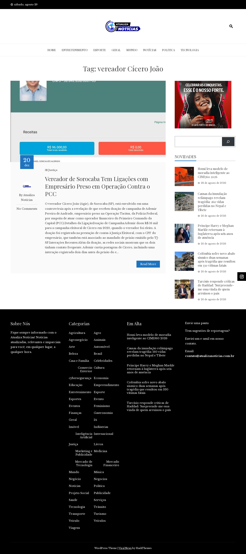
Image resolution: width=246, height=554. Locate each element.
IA (95, 420)
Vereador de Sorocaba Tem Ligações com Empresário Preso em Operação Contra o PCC (97, 186)
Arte (72, 347)
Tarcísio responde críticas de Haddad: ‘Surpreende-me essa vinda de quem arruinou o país (216, 287)
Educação (75, 385)
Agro (97, 333)
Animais (100, 340)
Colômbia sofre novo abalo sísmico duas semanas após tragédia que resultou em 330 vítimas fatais (216, 259)
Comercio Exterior (85, 369)
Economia (101, 378)
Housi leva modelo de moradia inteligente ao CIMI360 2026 (213, 173)
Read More (148, 264)
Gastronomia (103, 413)
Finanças (75, 413)
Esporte (99, 50)
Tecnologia (190, 50)
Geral (116, 50)
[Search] (228, 141)
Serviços (100, 500)
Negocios (100, 479)
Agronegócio (78, 340)
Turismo (100, 514)
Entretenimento (75, 50)
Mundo (131, 50)
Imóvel (74, 427)
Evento (99, 399)
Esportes (75, 399)
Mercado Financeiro (111, 463)
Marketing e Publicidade (83, 452)
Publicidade (102, 493)
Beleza (73, 353)
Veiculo (74, 520)
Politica (168, 50)
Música (99, 472)
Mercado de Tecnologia (83, 463)
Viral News (125, 548)
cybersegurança (80, 378)
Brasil (98, 353)
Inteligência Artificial (84, 435)
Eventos (74, 406)
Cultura (99, 367)
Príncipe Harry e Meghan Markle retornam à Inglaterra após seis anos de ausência (216, 232)
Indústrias (101, 427)
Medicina (100, 451)
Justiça (52, 170)
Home (51, 50)
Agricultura (77, 333)
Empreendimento (106, 385)
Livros (98, 444)
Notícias (149, 50)
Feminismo (102, 406)
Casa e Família (79, 361)
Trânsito (100, 507)
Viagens (74, 528)
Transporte (77, 514)
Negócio (75, 479)
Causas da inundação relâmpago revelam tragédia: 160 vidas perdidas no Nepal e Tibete (212, 202)
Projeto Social (79, 493)
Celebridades (103, 361)
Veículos (100, 520)
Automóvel (102, 347)
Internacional (103, 434)
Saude (73, 500)
